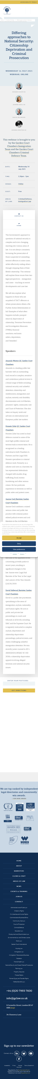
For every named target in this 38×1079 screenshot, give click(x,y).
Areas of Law (19, 881)
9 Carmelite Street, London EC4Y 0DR (19, 1006)
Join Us (19, 896)
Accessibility (7, 1065)
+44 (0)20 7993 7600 (28, 10)
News (19, 886)
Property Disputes (19, 972)
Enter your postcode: (18, 681)
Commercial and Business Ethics (19, 917)
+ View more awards (19, 798)
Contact (19, 902)
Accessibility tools (28, 2)
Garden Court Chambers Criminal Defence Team (21, 152)
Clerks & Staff (19, 876)
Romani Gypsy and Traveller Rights (19, 978)
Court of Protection (19, 924)
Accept (19, 538)
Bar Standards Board (24, 1070)
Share (19, 225)
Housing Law (19, 948)
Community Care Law (19, 921)
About (19, 866)
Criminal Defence (25, 199)
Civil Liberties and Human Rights (19, 914)
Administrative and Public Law (19, 907)
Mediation (19, 958)
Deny (19, 543)
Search (23, 10)
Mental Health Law (19, 962)
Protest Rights (19, 975)
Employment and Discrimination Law (19, 934)
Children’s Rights (19, 911)
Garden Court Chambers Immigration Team (18, 146)
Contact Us (19, 216)
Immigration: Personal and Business (19, 955)
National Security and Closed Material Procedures (19, 965)
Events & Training (19, 891)
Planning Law (19, 968)
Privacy (22, 554)
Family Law (19, 941)
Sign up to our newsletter (19, 1045)
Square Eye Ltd (25, 1073)
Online (20, 184)
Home (19, 861)
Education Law (19, 931)
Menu (33, 10)
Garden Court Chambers (7, 10)
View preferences (19, 549)
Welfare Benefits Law (19, 982)
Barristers (19, 871)
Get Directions (19, 690)
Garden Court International (19, 944)
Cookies (15, 554)
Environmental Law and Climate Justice (19, 937)
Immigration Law (24, 201)
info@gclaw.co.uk (17, 998)
